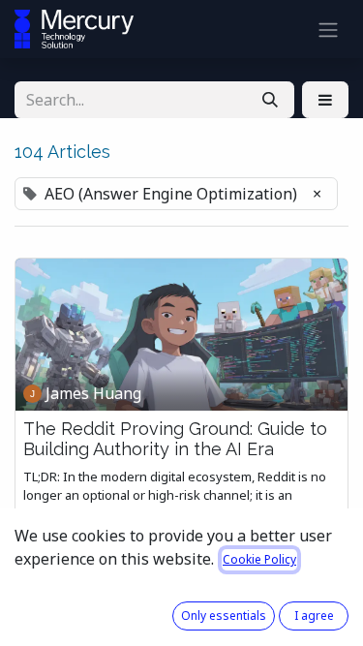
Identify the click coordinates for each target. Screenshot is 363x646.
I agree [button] (314, 615)
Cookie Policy (259, 559)
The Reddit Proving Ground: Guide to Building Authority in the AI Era (175, 439)
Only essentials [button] (223, 615)
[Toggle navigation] (328, 29)
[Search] (270, 99)
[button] (325, 99)
